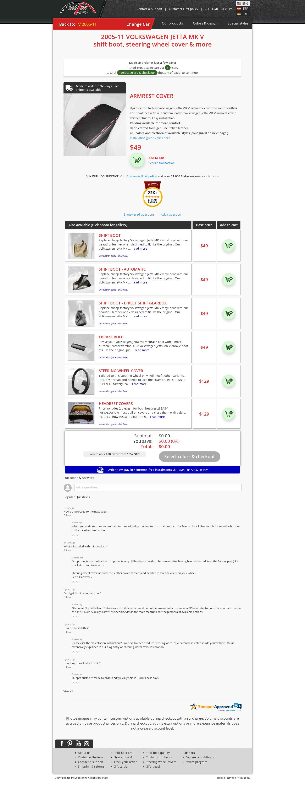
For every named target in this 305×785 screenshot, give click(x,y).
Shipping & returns (91, 766)
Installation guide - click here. (150, 138)
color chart (220, 608)
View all (68, 691)
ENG (245, 3)
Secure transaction (162, 163)
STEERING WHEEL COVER (121, 370)
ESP (245, 8)
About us (84, 752)
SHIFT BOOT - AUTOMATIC (122, 269)
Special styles (238, 23)
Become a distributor (200, 757)
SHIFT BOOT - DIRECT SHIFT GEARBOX (133, 303)
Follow (67, 515)
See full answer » (82, 577)
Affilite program (196, 761)
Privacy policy (242, 777)
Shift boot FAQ (124, 752)
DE (246, 13)
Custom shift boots (159, 757)
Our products (172, 23)
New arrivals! (123, 757)
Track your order (125, 761)
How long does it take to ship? (82, 663)
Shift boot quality (158, 752)
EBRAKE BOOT (111, 336)
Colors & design (205, 23)
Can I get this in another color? (82, 593)
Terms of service (225, 777)
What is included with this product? (85, 546)
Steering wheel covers (161, 761)
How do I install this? (76, 628)
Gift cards (120, 766)
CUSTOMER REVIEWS (219, 9)
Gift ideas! (153, 766)
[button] (73, 535)
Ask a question (171, 214)
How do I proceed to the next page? (85, 511)
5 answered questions (139, 214)
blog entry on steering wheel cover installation (135, 647)
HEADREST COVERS (116, 403)
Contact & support (90, 761)
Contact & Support (149, 9)
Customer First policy (183, 9)
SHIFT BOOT (110, 235)
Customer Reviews (91, 757)
